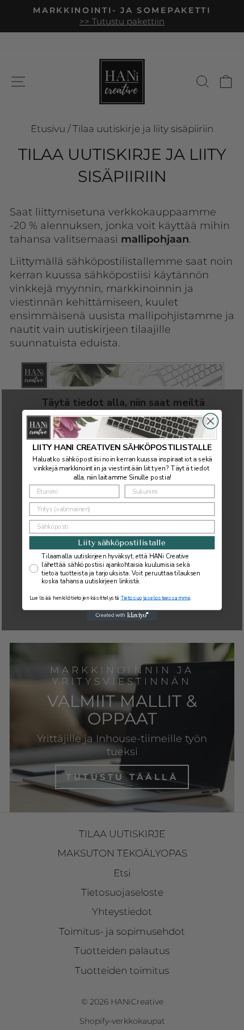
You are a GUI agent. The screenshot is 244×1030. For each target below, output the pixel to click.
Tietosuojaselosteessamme (156, 597)
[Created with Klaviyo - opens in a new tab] (121, 615)
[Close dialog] (210, 421)
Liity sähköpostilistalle (122, 542)
